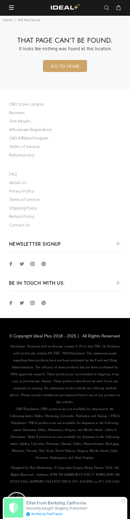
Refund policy (21, 155)
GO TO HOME (64, 66)
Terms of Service (24, 146)
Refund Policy (21, 216)
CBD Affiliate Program (28, 138)
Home (7, 20)
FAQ (13, 174)
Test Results (20, 121)
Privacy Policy (21, 191)
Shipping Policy (23, 208)
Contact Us (19, 225)
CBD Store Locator (26, 104)
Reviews (16, 113)
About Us (17, 182)
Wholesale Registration (30, 129)
